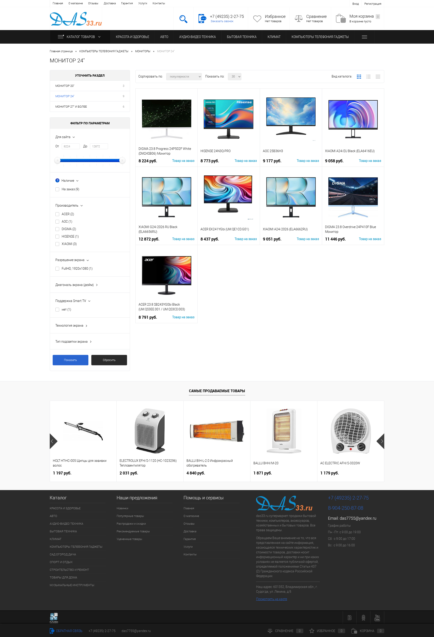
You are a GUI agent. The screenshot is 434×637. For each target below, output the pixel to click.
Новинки (122, 508)
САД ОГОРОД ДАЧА (63, 554)
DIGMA (69, 229)
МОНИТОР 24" (64, 96)
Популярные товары (130, 516)
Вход (355, 3)
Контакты (159, 3)
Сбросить (109, 360)
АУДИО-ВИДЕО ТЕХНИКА (197, 37)
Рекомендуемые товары (133, 531)
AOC (67, 221)
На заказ (70, 189)
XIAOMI (69, 244)
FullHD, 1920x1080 (77, 268)
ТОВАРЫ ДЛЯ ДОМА (63, 577)
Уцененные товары (129, 539)
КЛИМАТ (274, 37)
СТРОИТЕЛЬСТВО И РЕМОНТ (69, 569)
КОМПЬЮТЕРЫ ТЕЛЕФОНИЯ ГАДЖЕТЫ (320, 37)
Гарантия (127, 3)
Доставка (110, 3)
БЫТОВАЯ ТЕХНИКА (242, 37)
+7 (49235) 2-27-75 (102, 631)
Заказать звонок (222, 21)
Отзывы (93, 3)
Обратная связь (69, 631)
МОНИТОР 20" (64, 85)
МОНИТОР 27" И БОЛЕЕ (71, 106)
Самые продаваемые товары (217, 390)
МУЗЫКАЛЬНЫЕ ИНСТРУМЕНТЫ (72, 585)
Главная (58, 3)
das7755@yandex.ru (358, 518)
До (85, 146)
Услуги (142, 3)
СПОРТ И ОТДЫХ (61, 562)
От (57, 146)
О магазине (75, 3)
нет (66, 309)
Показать (70, 360)
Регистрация (372, 3)
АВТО (164, 37)
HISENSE (70, 236)
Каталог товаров (81, 37)
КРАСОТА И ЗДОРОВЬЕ (132, 37)
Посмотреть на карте (271, 599)
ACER (68, 214)
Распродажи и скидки (131, 523)
